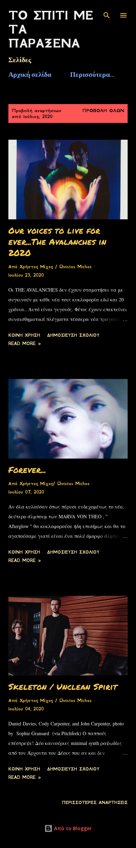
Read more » (24, 343)
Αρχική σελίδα (29, 74)
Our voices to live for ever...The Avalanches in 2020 (57, 241)
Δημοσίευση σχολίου (73, 335)
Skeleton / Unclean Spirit (62, 686)
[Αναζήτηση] (107, 12)
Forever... (27, 469)
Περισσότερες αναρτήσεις (95, 802)
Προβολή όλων (103, 111)
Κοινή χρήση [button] (24, 335)
